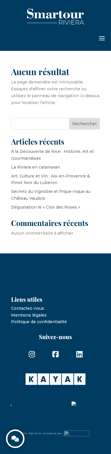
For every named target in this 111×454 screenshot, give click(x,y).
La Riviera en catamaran (35, 167)
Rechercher (84, 123)
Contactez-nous (27, 308)
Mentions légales (29, 315)
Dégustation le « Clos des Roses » (45, 207)
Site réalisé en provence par (43, 433)
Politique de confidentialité (39, 321)
